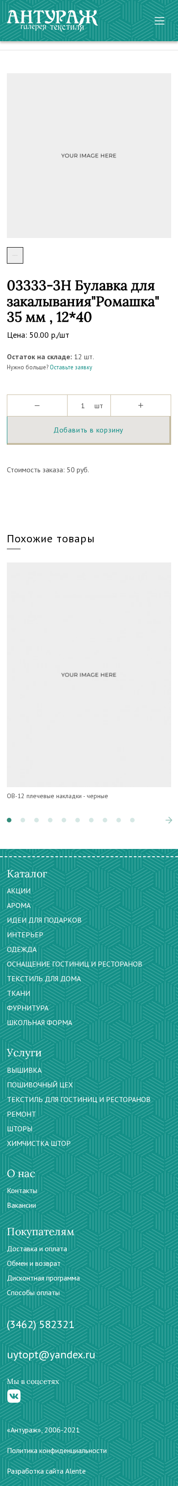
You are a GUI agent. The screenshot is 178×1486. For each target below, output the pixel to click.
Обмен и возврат (34, 1263)
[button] (9, 820)
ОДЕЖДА (22, 949)
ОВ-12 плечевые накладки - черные (57, 796)
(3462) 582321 (40, 1324)
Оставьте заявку (71, 367)
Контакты (22, 1190)
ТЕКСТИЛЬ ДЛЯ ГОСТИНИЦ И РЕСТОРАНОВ (79, 1099)
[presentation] (155, 820)
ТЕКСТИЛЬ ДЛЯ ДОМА (44, 978)
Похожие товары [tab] (51, 538)
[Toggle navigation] (159, 21)
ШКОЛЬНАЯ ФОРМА (39, 1022)
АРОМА (19, 905)
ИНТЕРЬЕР (25, 934)
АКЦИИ (19, 890)
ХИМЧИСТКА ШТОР (39, 1143)
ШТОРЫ (19, 1128)
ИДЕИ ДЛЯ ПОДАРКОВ (44, 919)
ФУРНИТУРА (27, 1007)
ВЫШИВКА (24, 1070)
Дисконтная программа (43, 1277)
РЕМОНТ (21, 1114)
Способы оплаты (33, 1292)
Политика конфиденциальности (57, 1450)
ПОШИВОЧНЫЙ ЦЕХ (40, 1084)
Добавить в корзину (88, 429)
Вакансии (21, 1205)
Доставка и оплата (37, 1248)
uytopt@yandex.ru (51, 1354)
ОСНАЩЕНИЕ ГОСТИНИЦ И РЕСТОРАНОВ (74, 963)
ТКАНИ (18, 993)
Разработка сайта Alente (46, 1470)
